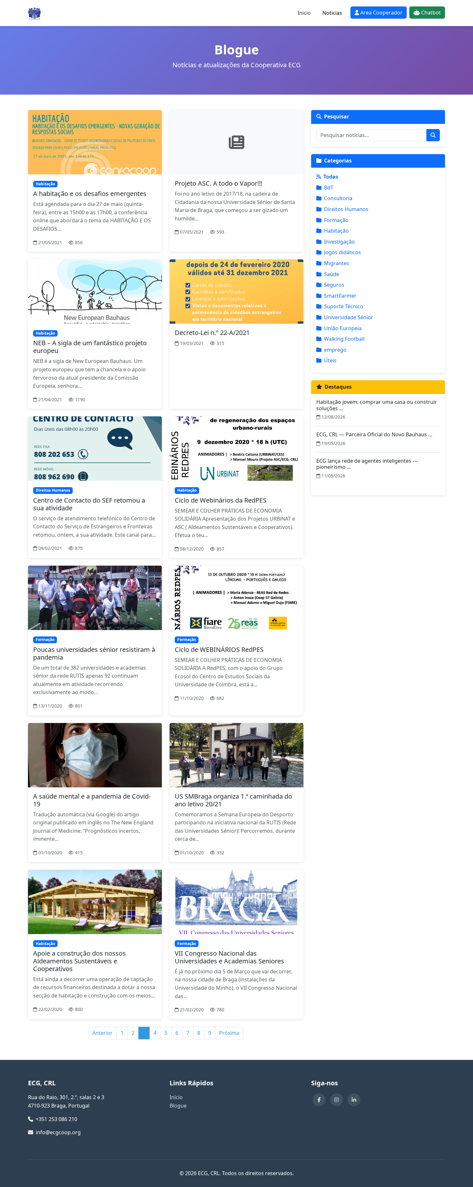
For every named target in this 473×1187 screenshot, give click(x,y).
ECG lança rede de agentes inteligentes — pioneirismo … (367, 463)
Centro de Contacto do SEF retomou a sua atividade (89, 504)
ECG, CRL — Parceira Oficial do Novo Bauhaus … (374, 434)
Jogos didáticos (342, 252)
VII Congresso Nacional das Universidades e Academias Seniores (229, 957)
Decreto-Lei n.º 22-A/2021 (212, 332)
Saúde (331, 274)
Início (176, 1097)
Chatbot (431, 12)
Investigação (339, 241)
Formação (336, 220)
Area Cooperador (381, 12)
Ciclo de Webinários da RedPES (220, 500)
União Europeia (343, 328)
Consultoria (338, 198)
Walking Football (344, 338)
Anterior (102, 1032)
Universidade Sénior (348, 317)
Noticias (332, 12)
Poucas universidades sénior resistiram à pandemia (94, 653)
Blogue (178, 1105)
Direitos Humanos (346, 209)
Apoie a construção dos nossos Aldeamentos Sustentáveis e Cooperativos (79, 961)
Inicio (304, 12)
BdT (328, 187)
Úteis (330, 360)
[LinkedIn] (354, 1099)
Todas (330, 176)
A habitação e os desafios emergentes (89, 193)
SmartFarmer (340, 295)
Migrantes (336, 263)
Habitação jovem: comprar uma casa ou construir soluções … (376, 405)
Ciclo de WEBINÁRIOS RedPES (219, 649)
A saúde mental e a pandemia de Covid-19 (92, 800)
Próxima (229, 1032)
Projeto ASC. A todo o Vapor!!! (218, 183)
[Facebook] (319, 1099)
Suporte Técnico (343, 306)
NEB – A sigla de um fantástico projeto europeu (90, 346)
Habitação (336, 230)
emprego (335, 349)
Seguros (334, 284)
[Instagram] (336, 1099)
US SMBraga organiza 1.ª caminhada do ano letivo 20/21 (233, 800)
